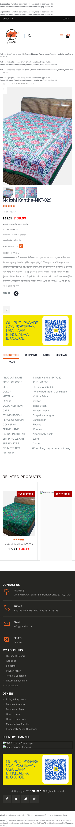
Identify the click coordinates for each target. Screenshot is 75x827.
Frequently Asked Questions (21, 729)
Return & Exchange (16, 680)
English (7, 19)
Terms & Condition (16, 675)
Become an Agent (15, 709)
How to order (13, 714)
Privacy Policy (13, 670)
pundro (18, 642)
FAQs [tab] (12, 361)
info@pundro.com (23, 626)
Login (66, 19)
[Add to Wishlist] (6, 309)
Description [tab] (11, 355)
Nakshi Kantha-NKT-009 (19, 544)
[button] (29, 36)
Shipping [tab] (31, 355)
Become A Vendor (16, 704)
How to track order (16, 719)
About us (11, 660)
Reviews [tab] (61, 355)
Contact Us (12, 685)
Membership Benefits (17, 724)
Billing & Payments (16, 699)
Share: (7, 293)
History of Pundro (15, 655)
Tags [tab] (46, 355)
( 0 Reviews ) (10, 212)
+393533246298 (23, 610)
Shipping (11, 665)
